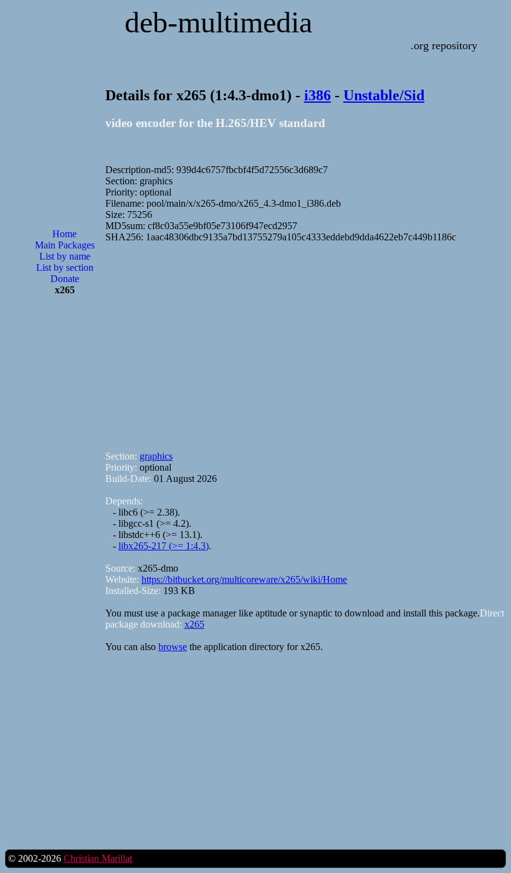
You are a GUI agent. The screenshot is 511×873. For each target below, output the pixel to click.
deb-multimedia (218, 22)
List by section (64, 267)
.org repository (444, 45)
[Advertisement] (65, 505)
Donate (64, 278)
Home (64, 234)
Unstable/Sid (383, 95)
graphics (156, 456)
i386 (317, 95)
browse (172, 646)
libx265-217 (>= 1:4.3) (163, 545)
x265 (194, 624)
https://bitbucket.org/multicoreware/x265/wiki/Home (244, 579)
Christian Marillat (98, 858)
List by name (64, 256)
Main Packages (65, 245)
